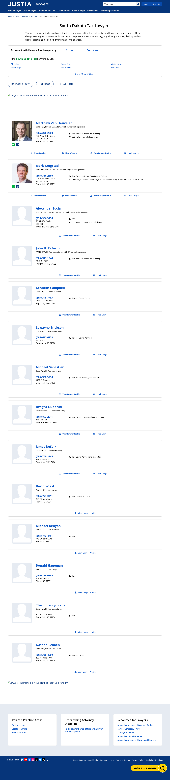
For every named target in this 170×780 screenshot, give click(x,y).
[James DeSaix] (22, 454)
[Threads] (36, 759)
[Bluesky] (40, 759)
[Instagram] (32, 759)
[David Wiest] (22, 494)
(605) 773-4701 (44, 535)
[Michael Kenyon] (22, 534)
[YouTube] (25, 759)
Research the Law (46, 11)
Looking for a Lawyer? (145, 768)
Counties (92, 50)
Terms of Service (123, 760)
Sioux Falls (66, 67)
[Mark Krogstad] (22, 173)
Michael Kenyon (48, 526)
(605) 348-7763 (44, 297)
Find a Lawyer (14, 11)
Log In (146, 4)
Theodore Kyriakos (50, 605)
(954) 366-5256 (44, 218)
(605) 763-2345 (44, 456)
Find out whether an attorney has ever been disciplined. (84, 730)
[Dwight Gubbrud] (22, 415)
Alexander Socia (48, 208)
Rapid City (65, 64)
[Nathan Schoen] (22, 653)
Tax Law (33, 16)
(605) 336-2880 (44, 133)
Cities (69, 50)
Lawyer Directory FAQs (128, 728)
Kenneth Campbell (50, 288)
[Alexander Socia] (22, 216)
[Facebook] (29, 759)
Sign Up (156, 4)
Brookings (16, 67)
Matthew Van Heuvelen (54, 123)
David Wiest (45, 486)
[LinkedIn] (22, 759)
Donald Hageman (49, 565)
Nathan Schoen (48, 645)
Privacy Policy (138, 760)
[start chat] (162, 768)
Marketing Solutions (110, 11)
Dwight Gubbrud (49, 407)
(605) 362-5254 (44, 377)
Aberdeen (15, 64)
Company (104, 760)
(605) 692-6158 (44, 337)
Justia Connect (79, 760)
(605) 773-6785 (44, 575)
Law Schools (64, 11)
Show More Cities (84, 74)
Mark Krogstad (47, 165)
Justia (10, 16)
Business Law (18, 725)
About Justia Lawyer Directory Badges (135, 725)
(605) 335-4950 (44, 654)
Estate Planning (19, 728)
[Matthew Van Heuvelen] (22, 131)
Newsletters (92, 11)
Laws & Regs (78, 11)
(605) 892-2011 (44, 416)
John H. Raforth (48, 248)
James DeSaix (46, 446)
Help (112, 760)
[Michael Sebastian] (22, 375)
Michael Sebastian (50, 367)
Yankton (115, 67)
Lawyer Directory (21, 16)
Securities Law (19, 732)
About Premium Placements (130, 736)
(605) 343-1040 (44, 258)
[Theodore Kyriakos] (22, 613)
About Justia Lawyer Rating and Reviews (136, 740)
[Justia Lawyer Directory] (19, 4)
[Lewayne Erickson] (22, 335)
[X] (43, 759)
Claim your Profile (125, 732)
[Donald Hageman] (22, 573)
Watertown (116, 64)
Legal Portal (93, 760)
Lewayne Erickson (50, 327)
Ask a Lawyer (30, 11)
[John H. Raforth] (22, 256)
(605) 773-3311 (44, 496)
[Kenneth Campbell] (22, 296)
